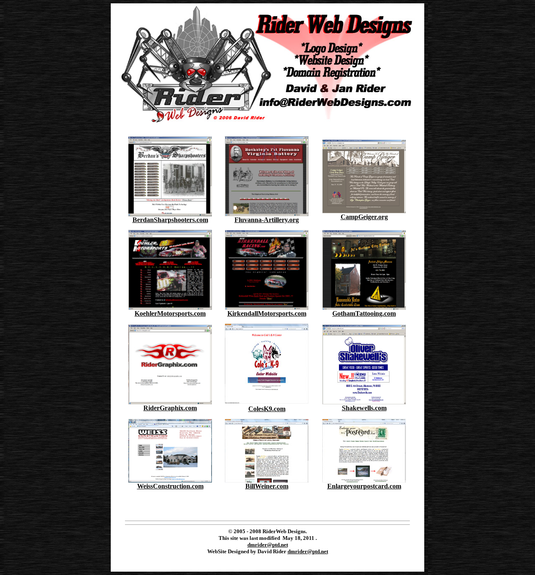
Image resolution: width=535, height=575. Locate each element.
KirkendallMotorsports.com (266, 313)
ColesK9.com (266, 408)
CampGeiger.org (364, 216)
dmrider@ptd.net (267, 545)
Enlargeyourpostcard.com (364, 486)
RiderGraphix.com (170, 407)
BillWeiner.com (266, 486)
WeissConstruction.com (170, 486)
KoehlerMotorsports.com (170, 313)
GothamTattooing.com (364, 313)
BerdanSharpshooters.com (170, 219)
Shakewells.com (364, 407)
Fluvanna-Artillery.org (266, 219)
